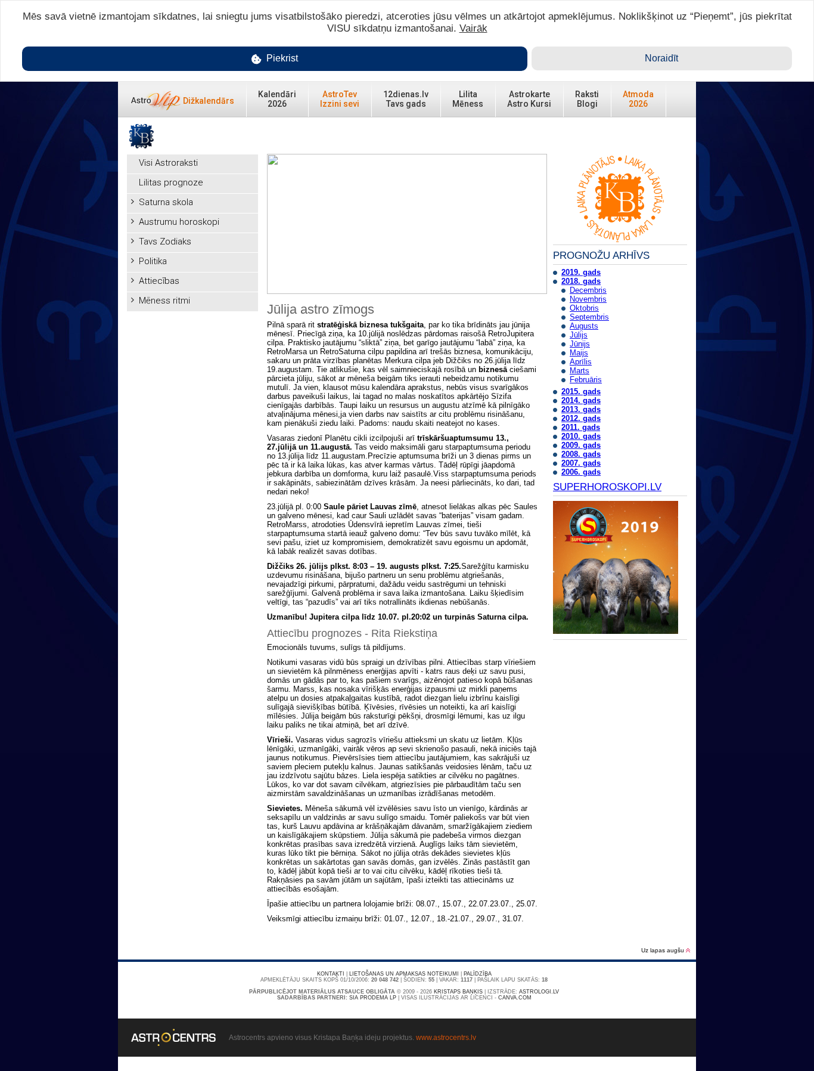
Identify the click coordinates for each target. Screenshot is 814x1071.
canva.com (515, 998)
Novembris (588, 299)
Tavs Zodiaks (165, 241)
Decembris (588, 290)
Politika (153, 261)
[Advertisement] (192, 496)
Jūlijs (579, 334)
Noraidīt (661, 58)
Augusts (584, 325)
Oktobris (584, 308)
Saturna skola (166, 202)
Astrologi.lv (539, 992)
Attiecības (159, 281)
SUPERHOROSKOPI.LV (607, 487)
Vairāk (473, 28)
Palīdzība (478, 974)
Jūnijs (580, 343)
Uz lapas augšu (663, 950)
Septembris (589, 316)
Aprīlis (581, 361)
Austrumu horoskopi (179, 221)
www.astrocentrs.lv (446, 1037)
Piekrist (281, 58)
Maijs (579, 352)
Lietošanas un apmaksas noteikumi (404, 974)
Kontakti (330, 974)
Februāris (586, 379)
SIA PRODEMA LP (372, 998)
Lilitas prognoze (171, 182)
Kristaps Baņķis (458, 992)
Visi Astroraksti (168, 162)
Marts (579, 370)
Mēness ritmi (164, 300)
